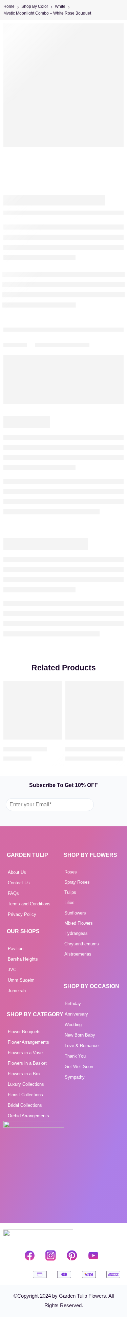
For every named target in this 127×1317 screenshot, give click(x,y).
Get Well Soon (79, 1066)
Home (9, 6)
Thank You (75, 1056)
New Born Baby (80, 1035)
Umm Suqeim (21, 980)
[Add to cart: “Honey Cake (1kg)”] (52, 739)
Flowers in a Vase (25, 1052)
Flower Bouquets (24, 1031)
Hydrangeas (76, 933)
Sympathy (75, 1077)
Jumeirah (17, 990)
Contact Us (19, 882)
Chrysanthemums (81, 943)
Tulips (70, 892)
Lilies (69, 902)
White (60, 6)
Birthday (73, 1003)
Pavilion (15, 948)
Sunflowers (75, 913)
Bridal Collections (25, 1105)
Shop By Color (34, 6)
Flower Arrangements (28, 1042)
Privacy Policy (22, 914)
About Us (17, 872)
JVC (12, 969)
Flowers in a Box (24, 1073)
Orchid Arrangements (28, 1115)
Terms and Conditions (29, 903)
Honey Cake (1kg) (25, 749)
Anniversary (76, 1014)
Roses (70, 871)
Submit (107, 804)
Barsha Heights (23, 959)
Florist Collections (25, 1094)
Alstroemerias (77, 954)
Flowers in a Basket (27, 1063)
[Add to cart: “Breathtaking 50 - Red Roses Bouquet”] (114, 739)
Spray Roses (77, 882)
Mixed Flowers (78, 923)
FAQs (13, 893)
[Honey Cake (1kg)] (32, 710)
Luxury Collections (26, 1084)
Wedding (73, 1024)
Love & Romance (82, 1045)
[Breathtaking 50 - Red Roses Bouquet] (94, 710)
